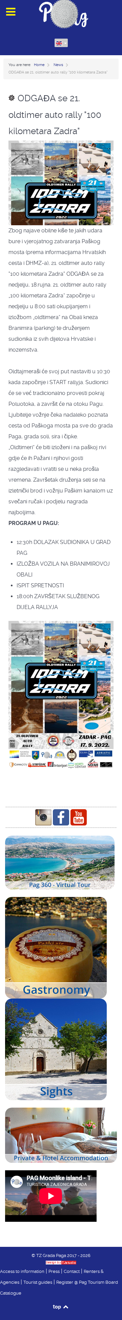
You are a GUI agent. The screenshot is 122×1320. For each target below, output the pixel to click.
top (57, 1306)
